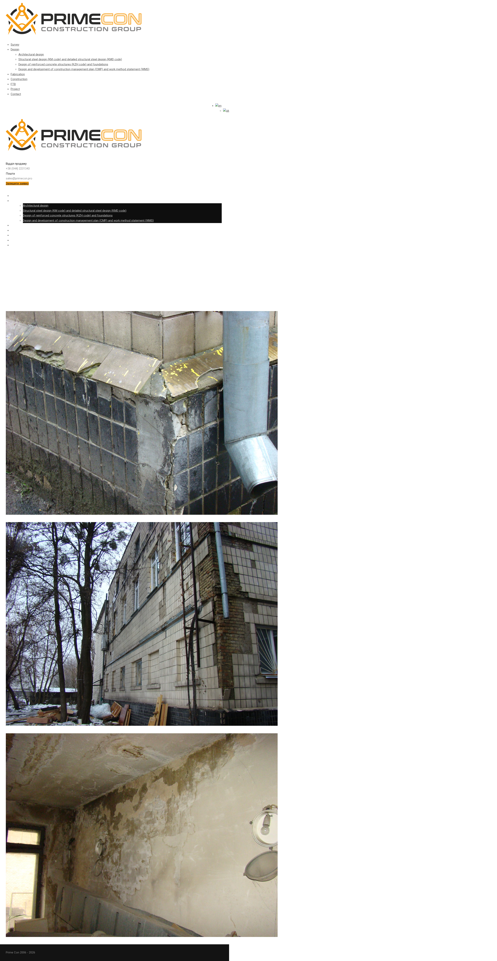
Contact (16, 94)
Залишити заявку (17, 183)
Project (15, 89)
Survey (15, 44)
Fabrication (18, 74)
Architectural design (31, 54)
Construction (19, 79)
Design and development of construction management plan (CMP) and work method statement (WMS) (83, 69)
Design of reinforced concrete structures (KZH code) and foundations (63, 64)
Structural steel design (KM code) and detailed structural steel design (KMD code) (70, 59)
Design (15, 49)
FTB (13, 84)
